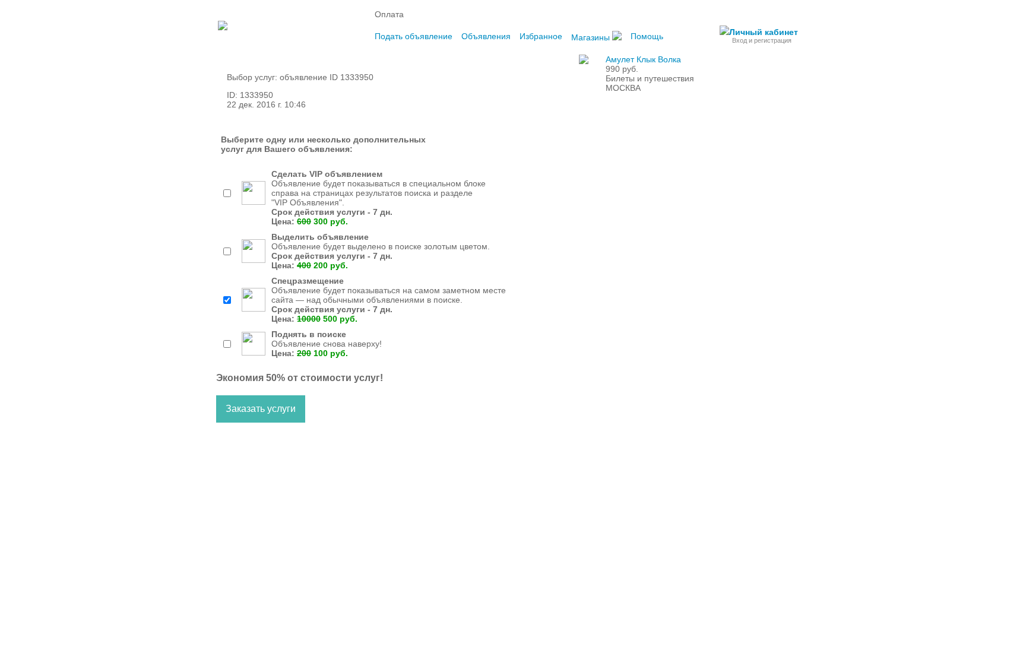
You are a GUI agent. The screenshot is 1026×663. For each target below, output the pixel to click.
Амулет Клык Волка (643, 59)
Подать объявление (413, 36)
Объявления (486, 36)
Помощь (647, 36)
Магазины (591, 37)
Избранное (541, 36)
